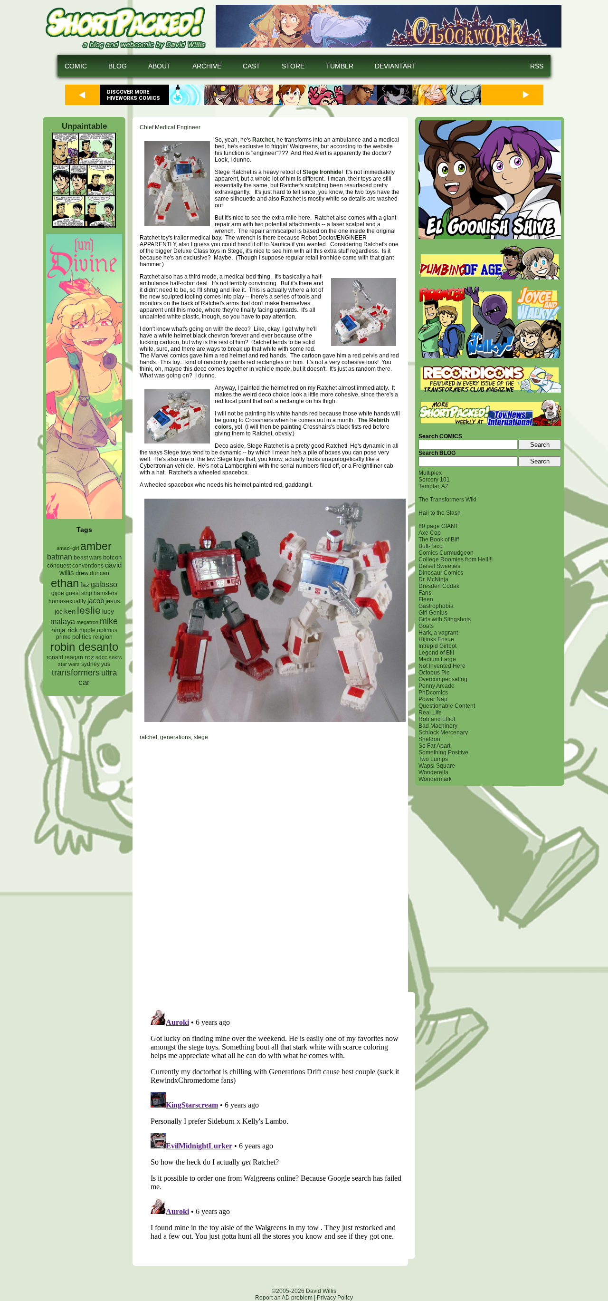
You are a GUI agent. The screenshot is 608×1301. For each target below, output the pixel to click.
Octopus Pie (434, 672)
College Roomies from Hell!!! (455, 559)
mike (109, 621)
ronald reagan (65, 657)
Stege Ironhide (322, 172)
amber (96, 546)
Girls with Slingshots (444, 619)
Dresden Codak (438, 586)
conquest (59, 565)
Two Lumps (433, 759)
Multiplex (430, 473)
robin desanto (84, 646)
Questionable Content (446, 706)
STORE (293, 66)
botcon (112, 557)
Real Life (430, 712)
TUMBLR (339, 66)
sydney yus (95, 664)
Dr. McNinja (433, 579)
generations (175, 737)
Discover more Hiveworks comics (133, 95)
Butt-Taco (430, 546)
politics (82, 637)
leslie (89, 610)
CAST (251, 66)
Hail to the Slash (439, 513)
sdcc (101, 657)
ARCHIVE (206, 66)
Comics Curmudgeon (446, 552)
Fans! (425, 592)
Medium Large (437, 659)
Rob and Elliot (436, 719)
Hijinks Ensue (436, 639)
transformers (76, 672)
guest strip (79, 593)
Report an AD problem (284, 1297)
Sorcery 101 (434, 479)
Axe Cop (429, 533)
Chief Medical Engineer (170, 127)
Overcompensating (442, 679)
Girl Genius (432, 612)
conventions (88, 565)
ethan (65, 583)
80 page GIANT (438, 526)
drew (82, 573)
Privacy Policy (335, 1297)
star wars (69, 664)
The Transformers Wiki (447, 499)
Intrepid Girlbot (437, 646)
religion (103, 637)
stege (201, 737)
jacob (95, 601)
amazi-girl (68, 548)
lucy (108, 611)
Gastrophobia (436, 606)
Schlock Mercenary (443, 732)
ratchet (148, 737)
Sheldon (429, 739)
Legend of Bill (436, 652)
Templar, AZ (433, 486)
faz (84, 584)
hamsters (105, 593)
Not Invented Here (442, 666)
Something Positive (443, 752)
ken (70, 611)
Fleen (425, 599)
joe (59, 611)
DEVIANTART (395, 66)
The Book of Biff (438, 539)
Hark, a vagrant (438, 632)
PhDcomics (433, 692)
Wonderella (433, 772)
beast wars (88, 557)
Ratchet (263, 139)
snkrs (115, 657)
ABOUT (159, 66)
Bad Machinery (437, 726)
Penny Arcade (436, 686)
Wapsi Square (436, 765)
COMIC (76, 66)
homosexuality (67, 601)
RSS (536, 66)
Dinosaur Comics (440, 572)
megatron (87, 622)
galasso (104, 584)
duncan (99, 573)
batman (59, 557)
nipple (87, 630)
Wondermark (435, 779)
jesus (112, 601)
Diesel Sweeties (439, 566)
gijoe (57, 593)
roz (89, 657)
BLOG (117, 66)
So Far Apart (434, 745)
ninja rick (64, 630)
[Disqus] (270, 866)
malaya (62, 621)
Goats (426, 626)
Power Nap (432, 699)
